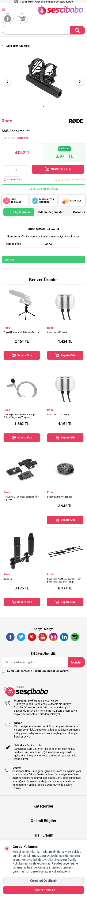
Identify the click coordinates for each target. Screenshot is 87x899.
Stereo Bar (8, 579)
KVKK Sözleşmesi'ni (20, 671)
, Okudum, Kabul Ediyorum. (38, 671)
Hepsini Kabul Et (44, 890)
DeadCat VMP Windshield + (60, 497)
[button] (43, 106)
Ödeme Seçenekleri (51, 212)
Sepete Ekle (61, 169)
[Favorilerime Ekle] (36, 322)
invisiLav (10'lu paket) (58, 414)
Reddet (57, 863)
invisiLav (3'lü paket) (57, 332)
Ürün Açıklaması (19, 212)
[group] (43, 78)
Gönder (76, 662)
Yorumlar (8, 259)
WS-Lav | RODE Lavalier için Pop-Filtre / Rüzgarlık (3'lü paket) (19, 415)
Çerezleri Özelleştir (43, 880)
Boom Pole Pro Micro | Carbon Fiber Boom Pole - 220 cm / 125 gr (64, 580)
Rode (7, 120)
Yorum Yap (80, 180)
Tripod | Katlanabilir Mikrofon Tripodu (21, 332)
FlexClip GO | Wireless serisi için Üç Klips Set (21, 498)
